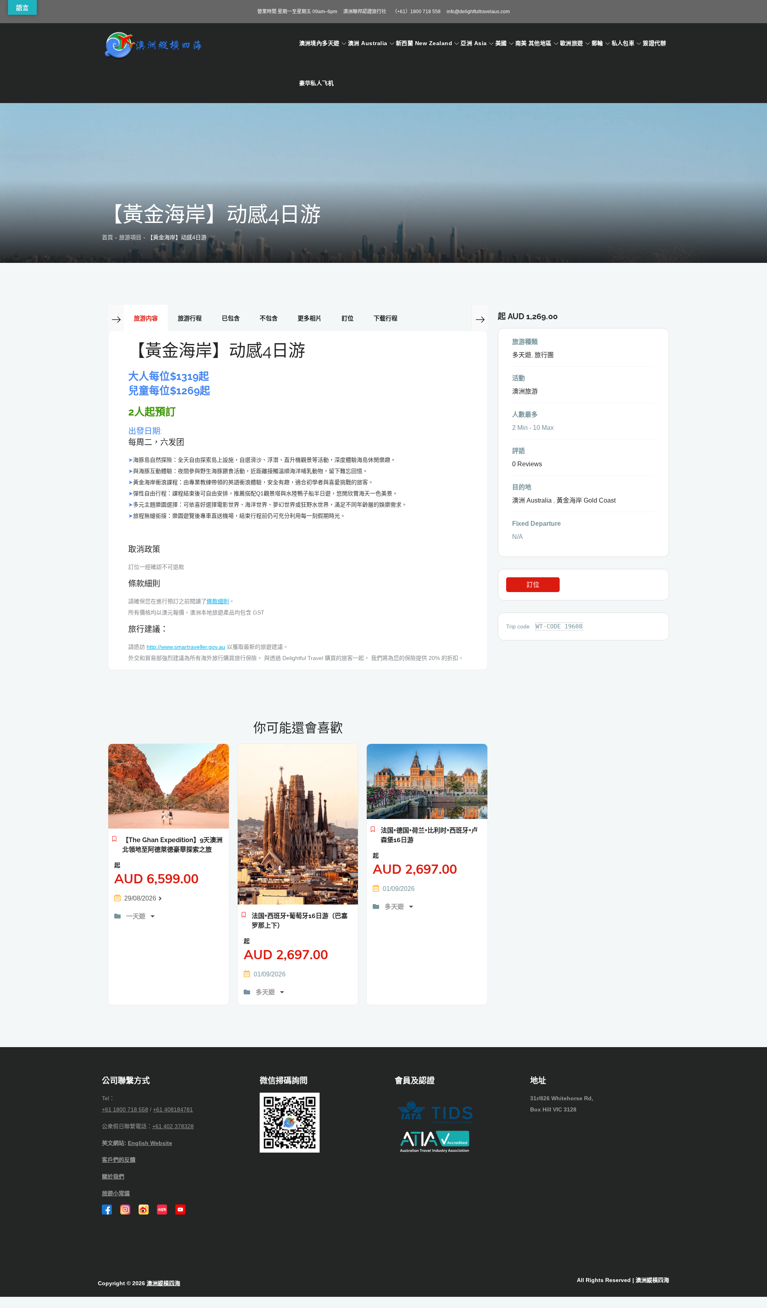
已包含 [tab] (231, 318)
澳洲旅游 (525, 391)
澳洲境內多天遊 (319, 43)
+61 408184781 (173, 1109)
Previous (116, 318)
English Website (150, 1143)
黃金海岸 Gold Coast (586, 500)
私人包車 (623, 43)
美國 (501, 43)
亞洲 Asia (474, 43)
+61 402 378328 (173, 1126)
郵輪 (597, 43)
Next (479, 318)
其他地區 (540, 43)
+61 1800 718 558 (125, 1109)
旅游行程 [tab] (190, 318)
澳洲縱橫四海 (163, 1283)
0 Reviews (527, 464)
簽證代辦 (654, 43)
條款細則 (218, 601)
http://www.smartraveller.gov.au (186, 647)
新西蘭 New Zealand (424, 43)
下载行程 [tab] (385, 318)
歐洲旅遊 (571, 43)
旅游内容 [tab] (146, 318)
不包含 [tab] (269, 318)
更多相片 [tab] (310, 318)
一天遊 (136, 916)
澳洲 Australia (367, 43)
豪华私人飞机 (316, 83)
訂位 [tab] (348, 318)
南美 (521, 43)
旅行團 (544, 355)
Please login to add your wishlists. (114, 841)
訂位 (533, 584)
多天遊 (266, 992)
